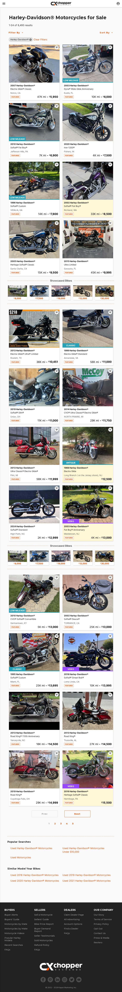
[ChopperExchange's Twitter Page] (71, 979)
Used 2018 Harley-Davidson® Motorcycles (34, 875)
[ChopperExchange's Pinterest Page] (50, 979)
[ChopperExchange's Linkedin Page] (57, 979)
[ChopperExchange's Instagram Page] (64, 979)
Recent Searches (13, 945)
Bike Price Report (44, 924)
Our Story (99, 914)
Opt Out (98, 928)
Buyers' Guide (11, 919)
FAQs (7, 949)
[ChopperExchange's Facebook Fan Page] (43, 979)
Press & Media (101, 938)
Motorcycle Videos (14, 933)
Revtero (98, 942)
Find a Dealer (71, 928)
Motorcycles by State (15, 924)
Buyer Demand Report (42, 930)
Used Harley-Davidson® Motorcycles (31, 848)
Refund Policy (41, 945)
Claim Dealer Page (74, 914)
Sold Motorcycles (43, 940)
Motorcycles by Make (16, 928)
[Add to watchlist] (57, 47)
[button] (19, 39)
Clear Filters (40, 39)
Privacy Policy (101, 924)
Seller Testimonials (44, 935)
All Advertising (72, 919)
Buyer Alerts (11, 914)
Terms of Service (103, 919)
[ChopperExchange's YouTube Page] (79, 979)
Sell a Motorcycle (43, 914)
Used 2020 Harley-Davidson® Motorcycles (34, 880)
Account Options (73, 924)
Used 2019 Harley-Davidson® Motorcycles (86, 875)
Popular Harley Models (12, 939)
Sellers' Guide (41, 919)
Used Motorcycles (20, 857)
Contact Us (100, 933)
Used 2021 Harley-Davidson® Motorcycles (86, 880)
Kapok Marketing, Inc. (67, 987)
